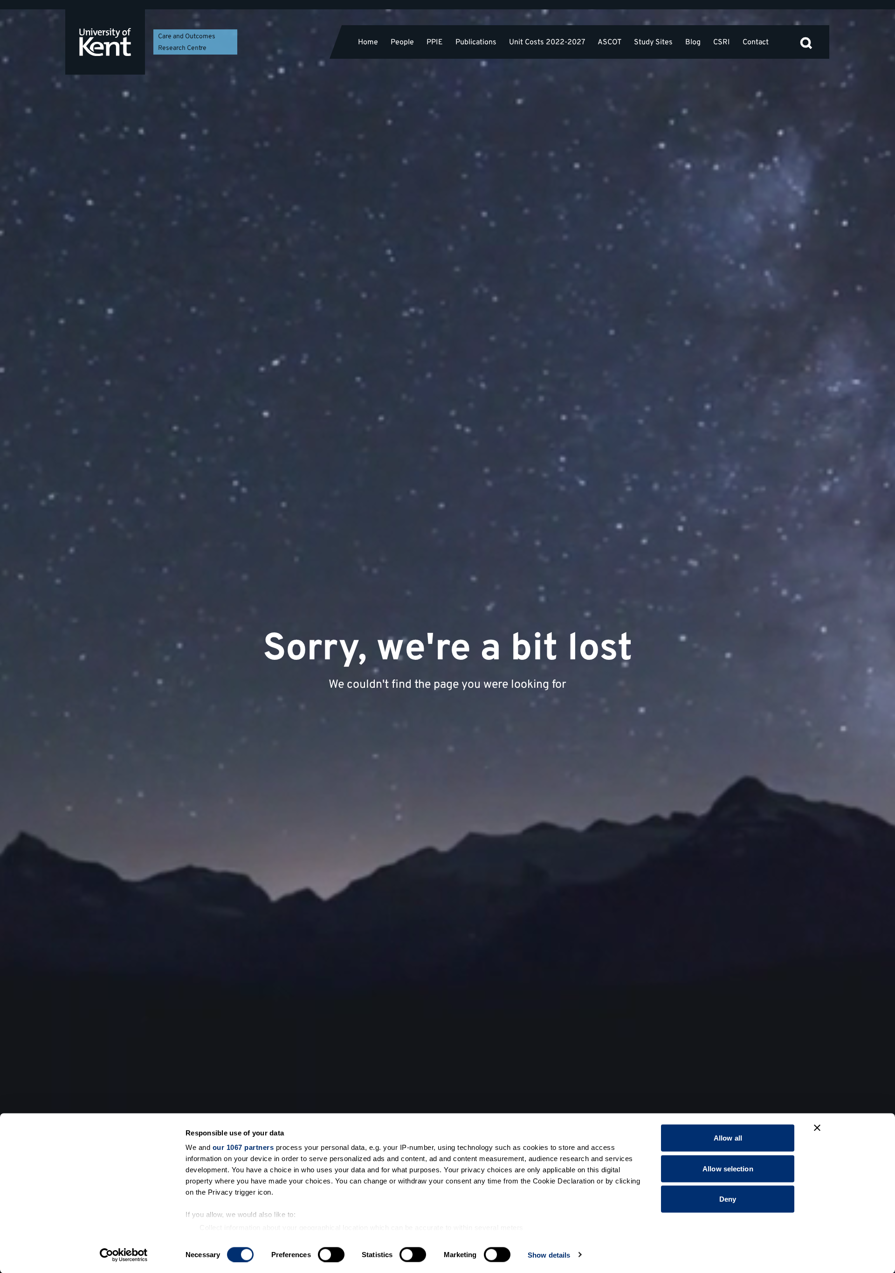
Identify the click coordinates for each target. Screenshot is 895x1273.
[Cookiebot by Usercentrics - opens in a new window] (124, 1255)
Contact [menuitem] (756, 42)
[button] (806, 42)
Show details (549, 1255)
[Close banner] (817, 1128)
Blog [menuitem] (693, 42)
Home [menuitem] (368, 42)
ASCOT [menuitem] (609, 42)
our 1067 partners (243, 1147)
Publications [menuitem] (475, 42)
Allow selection (727, 1168)
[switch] (331, 1254)
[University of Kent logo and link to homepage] (105, 42)
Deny (727, 1199)
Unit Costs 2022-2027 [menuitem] (547, 42)
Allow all (728, 1138)
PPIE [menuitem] (435, 42)
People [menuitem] (402, 42)
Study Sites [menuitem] (653, 42)
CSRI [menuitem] (721, 42)
